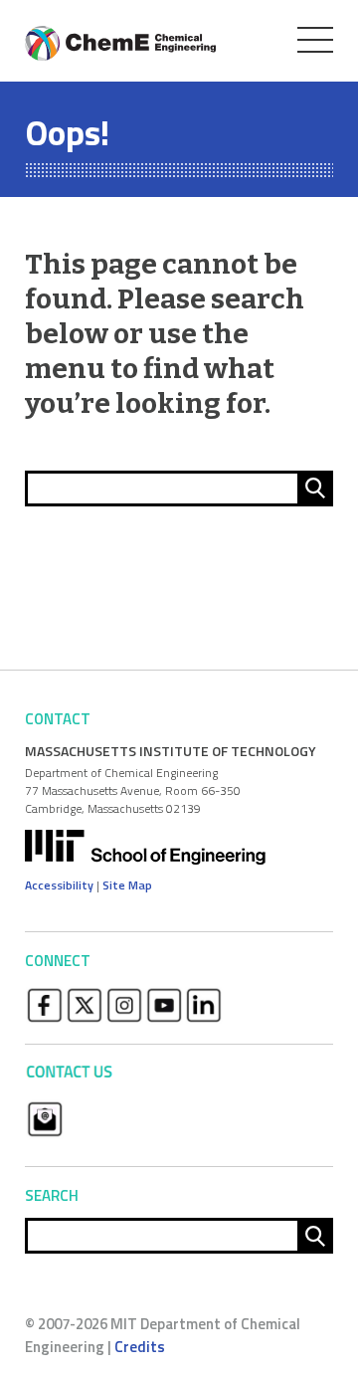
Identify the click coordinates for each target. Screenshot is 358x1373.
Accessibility (59, 885)
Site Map (127, 885)
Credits (139, 1346)
